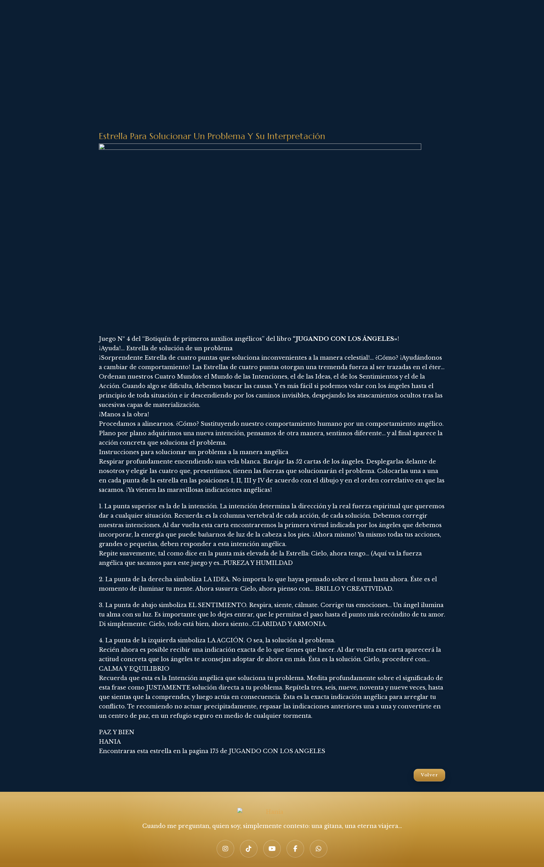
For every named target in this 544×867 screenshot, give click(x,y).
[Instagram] (225, 849)
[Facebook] (295, 849)
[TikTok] (249, 849)
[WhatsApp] (318, 849)
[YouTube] (272, 849)
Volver (429, 775)
